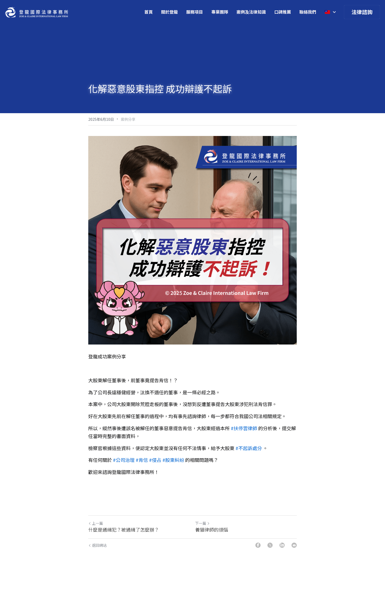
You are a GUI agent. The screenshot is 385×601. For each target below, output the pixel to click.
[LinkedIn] (282, 545)
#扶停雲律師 (244, 428)
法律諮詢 (361, 12)
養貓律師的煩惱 (211, 530)
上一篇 (97, 523)
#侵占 (155, 459)
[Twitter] (270, 545)
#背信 (142, 459)
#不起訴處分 (248, 448)
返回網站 (99, 545)
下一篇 (200, 523)
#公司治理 (124, 459)
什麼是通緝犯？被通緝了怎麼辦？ (123, 530)
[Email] (294, 545)
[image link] (36, 11)
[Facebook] (258, 545)
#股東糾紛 (173, 459)
